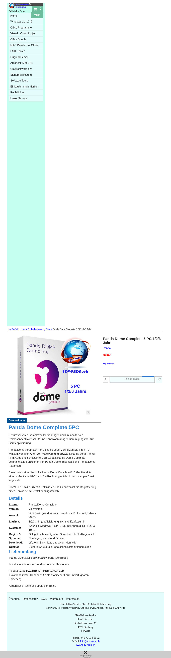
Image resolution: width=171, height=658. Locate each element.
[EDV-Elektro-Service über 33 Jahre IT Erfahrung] (19, 6)
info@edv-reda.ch (90, 641)
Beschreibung (17, 420)
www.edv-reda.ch (85, 645)
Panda (107, 348)
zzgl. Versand (108, 364)
